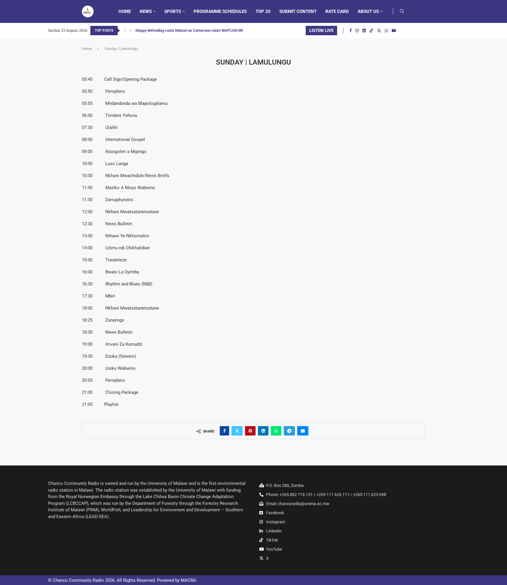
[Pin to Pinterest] (250, 431)
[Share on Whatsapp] (276, 431)
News (146, 11)
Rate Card (337, 11)
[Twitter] (379, 30)
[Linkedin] (364, 30)
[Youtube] (393, 30)
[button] (124, 30)
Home (125, 11)
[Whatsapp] (386, 30)
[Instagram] (357, 30)
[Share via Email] (302, 431)
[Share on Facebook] (224, 431)
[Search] (402, 11)
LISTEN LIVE (321, 30)
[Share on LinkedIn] (263, 431)
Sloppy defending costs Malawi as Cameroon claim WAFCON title (189, 30)
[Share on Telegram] (289, 431)
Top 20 (263, 11)
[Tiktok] (371, 30)
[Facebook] (350, 30)
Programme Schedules (220, 11)
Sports (172, 11)
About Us (368, 11)
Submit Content (298, 11)
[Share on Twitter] (237, 431)
